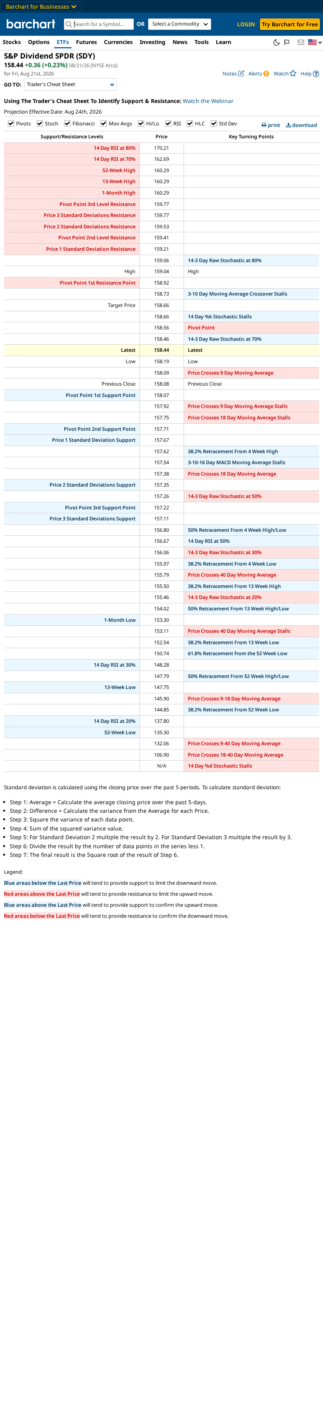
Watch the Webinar (208, 101)
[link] (310, 73)
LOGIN (246, 24)
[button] (315, 43)
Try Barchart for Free (290, 24)
